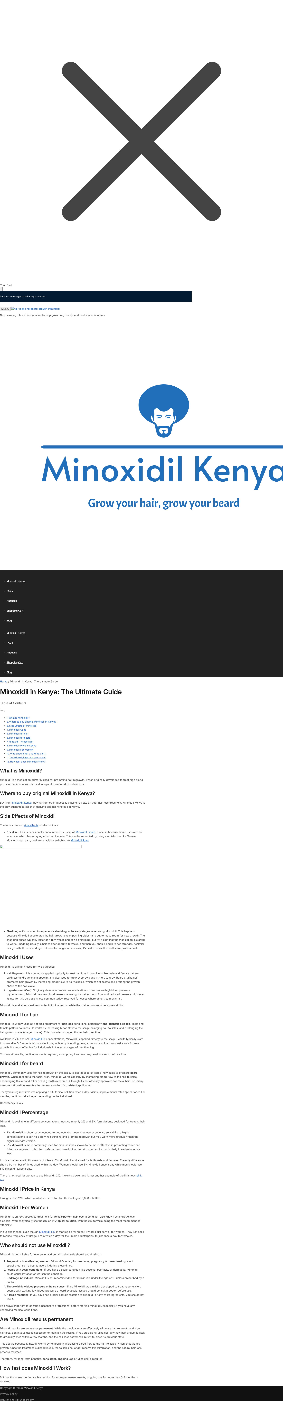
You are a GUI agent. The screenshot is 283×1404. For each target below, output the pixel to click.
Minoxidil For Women (21, 749)
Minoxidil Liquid (85, 832)
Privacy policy (9, 1393)
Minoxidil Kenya (22, 802)
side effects (31, 825)
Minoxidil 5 (37, 1039)
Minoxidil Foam (80, 840)
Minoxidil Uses (17, 729)
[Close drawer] (1, 289)
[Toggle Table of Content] (2, 711)
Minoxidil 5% (47, 1231)
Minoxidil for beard (19, 737)
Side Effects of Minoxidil (23, 725)
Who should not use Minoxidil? (27, 753)
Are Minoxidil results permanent (28, 757)
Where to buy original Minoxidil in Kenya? (32, 721)
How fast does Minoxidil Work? (27, 761)
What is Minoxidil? (19, 717)
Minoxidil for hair (18, 733)
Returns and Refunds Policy (17, 1399)
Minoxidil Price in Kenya (22, 745)
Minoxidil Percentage (20, 741)
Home (3, 681)
